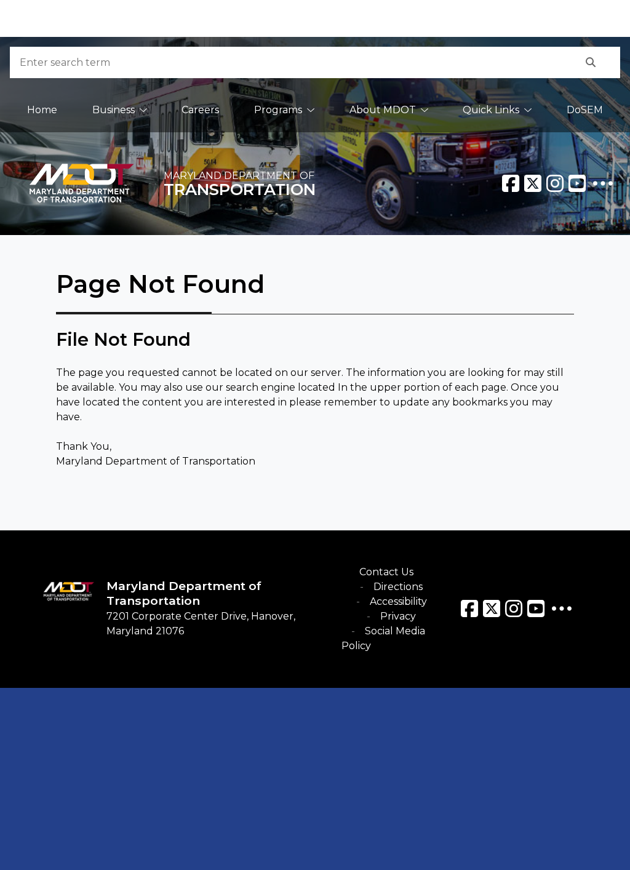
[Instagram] (555, 183)
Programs (278, 110)
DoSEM (585, 110)
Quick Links (491, 110)
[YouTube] (577, 183)
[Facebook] (510, 183)
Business (113, 110)
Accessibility (398, 601)
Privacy (398, 616)
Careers (200, 110)
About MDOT (382, 110)
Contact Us (386, 572)
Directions (398, 587)
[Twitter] (532, 183)
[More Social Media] (603, 183)
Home (42, 110)
